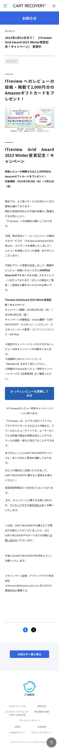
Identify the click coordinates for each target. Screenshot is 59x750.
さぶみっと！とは (17, 706)
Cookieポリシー (17, 732)
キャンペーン (12, 61)
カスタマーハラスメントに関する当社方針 (17, 713)
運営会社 (42, 706)
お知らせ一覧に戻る (29, 654)
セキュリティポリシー (41, 732)
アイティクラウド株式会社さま (27, 505)
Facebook (25, 629)
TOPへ (51, 742)
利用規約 (42, 726)
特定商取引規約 (41, 711)
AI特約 (17, 726)
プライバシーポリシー (29, 720)
